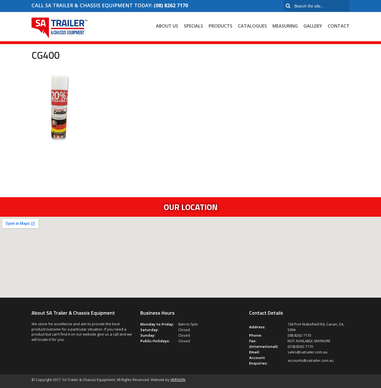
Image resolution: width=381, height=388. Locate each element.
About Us (167, 26)
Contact (338, 26)
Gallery (312, 26)
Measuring (285, 26)
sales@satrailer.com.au (307, 352)
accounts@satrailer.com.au (311, 360)
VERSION (177, 379)
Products (220, 26)
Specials (193, 26)
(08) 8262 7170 (171, 5)
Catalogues (252, 26)
